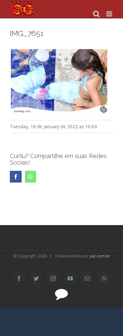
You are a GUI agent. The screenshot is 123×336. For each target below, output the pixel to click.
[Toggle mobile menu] (109, 13)
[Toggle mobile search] (96, 13)
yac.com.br (100, 256)
